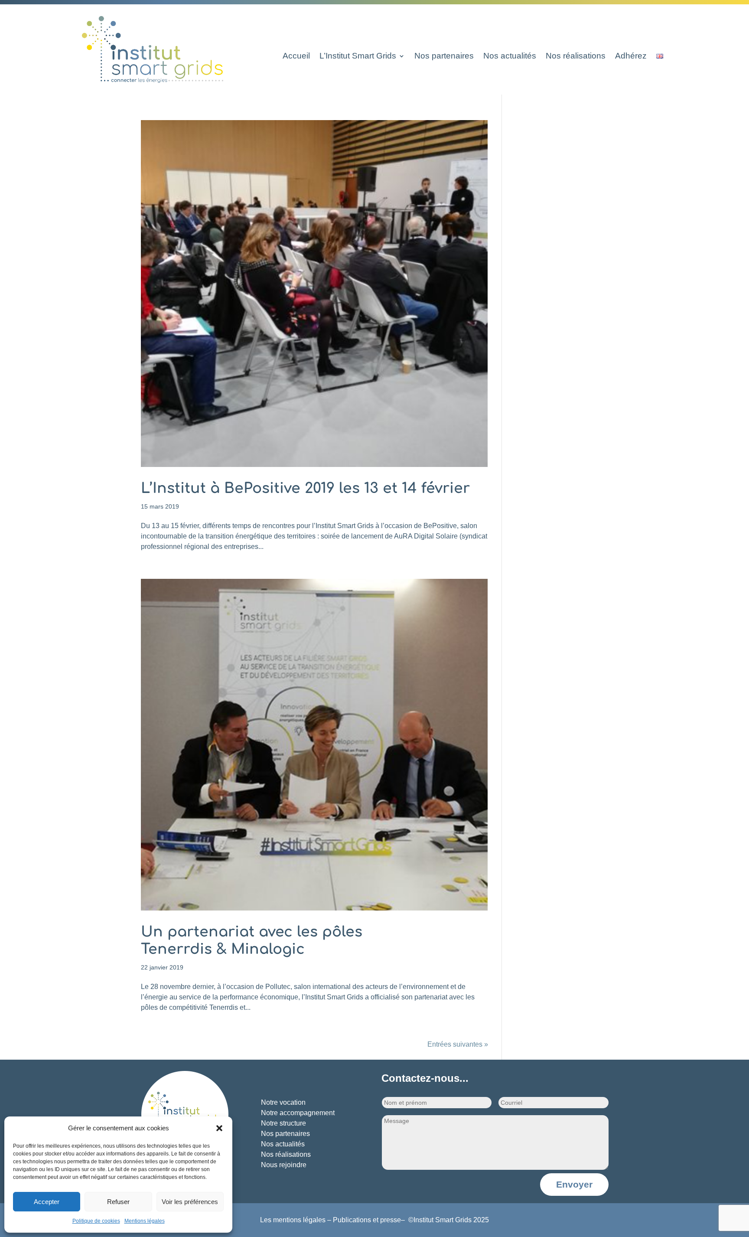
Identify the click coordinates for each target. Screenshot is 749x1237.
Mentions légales (144, 1221)
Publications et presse (367, 1220)
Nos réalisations (576, 56)
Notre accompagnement (298, 1112)
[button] (219, 1128)
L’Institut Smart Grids (357, 56)
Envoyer (574, 1184)
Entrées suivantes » (457, 1044)
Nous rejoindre (283, 1164)
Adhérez (631, 56)
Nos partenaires (444, 56)
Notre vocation (283, 1102)
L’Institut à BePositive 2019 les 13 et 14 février (305, 488)
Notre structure (283, 1123)
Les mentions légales (293, 1220)
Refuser (118, 1201)
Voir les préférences (190, 1201)
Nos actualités (509, 56)
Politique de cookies (96, 1221)
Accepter (46, 1201)
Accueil (296, 56)
